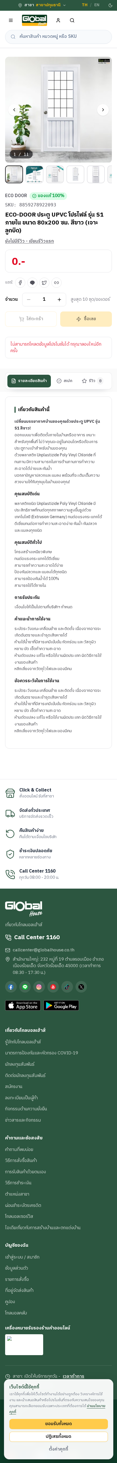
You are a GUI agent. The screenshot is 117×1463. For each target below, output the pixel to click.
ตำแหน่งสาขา (17, 1194)
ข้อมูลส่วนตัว (16, 1268)
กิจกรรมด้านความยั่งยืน (26, 1109)
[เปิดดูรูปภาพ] (58, 110)
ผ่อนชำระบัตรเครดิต (23, 1205)
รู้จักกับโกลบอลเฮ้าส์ (23, 1042)
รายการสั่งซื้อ (17, 1279)
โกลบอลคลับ (16, 1313)
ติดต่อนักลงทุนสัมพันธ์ (25, 1075)
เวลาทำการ (73, 1376)
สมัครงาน (13, 1086)
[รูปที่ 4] (75, 174)
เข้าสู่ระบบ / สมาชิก (22, 1257)
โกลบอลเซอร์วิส (19, 1216)
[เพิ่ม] (59, 299)
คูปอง (10, 1301)
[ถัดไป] (103, 110)
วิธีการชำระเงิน (18, 1183)
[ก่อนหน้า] (14, 110)
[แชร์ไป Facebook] (20, 283)
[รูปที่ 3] (55, 174)
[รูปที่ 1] (14, 174)
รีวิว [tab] (95, 381)
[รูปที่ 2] (34, 174)
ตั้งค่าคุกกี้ (58, 1449)
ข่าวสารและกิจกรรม (23, 1120)
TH (84, 5)
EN (96, 5)
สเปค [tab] (68, 381)
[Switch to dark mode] (110, 5)
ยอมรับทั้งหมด (58, 1423)
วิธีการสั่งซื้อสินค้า (21, 1160)
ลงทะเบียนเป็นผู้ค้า (21, 1098)
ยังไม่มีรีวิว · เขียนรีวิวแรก (29, 241)
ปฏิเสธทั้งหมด (58, 1436)
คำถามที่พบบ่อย (19, 1149)
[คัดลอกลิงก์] (56, 283)
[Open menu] (11, 20)
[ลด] (28, 299)
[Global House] (34, 20)
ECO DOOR (16, 196)
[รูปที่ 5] (96, 174)
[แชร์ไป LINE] (32, 283)
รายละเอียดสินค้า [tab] (32, 381)
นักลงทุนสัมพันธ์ (19, 1064)
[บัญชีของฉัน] (58, 20)
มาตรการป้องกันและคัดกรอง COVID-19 (41, 1053)
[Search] (72, 20)
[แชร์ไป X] (44, 283)
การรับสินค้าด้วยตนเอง (25, 1172)
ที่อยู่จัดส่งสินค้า (19, 1290)
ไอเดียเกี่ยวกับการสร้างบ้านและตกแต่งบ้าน (43, 1227)
